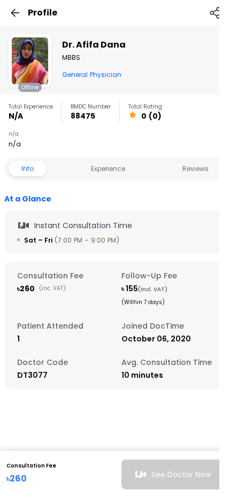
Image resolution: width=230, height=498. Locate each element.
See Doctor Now (181, 474)
